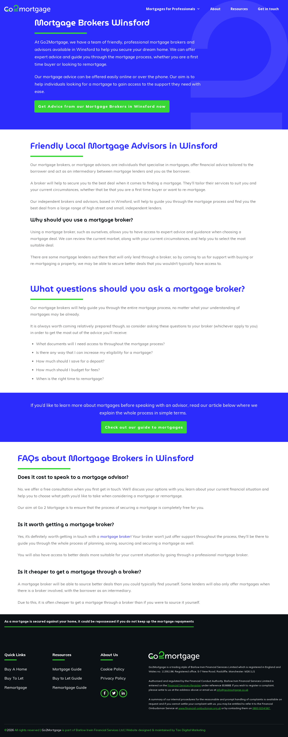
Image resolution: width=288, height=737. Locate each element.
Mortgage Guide (67, 669)
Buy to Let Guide (67, 678)
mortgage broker (115, 536)
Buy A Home (15, 669)
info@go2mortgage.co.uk (232, 689)
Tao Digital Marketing (190, 730)
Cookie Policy (112, 669)
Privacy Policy (113, 678)
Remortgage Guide (69, 687)
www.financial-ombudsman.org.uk (199, 708)
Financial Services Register (184, 685)
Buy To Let (13, 678)
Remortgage (15, 687)
